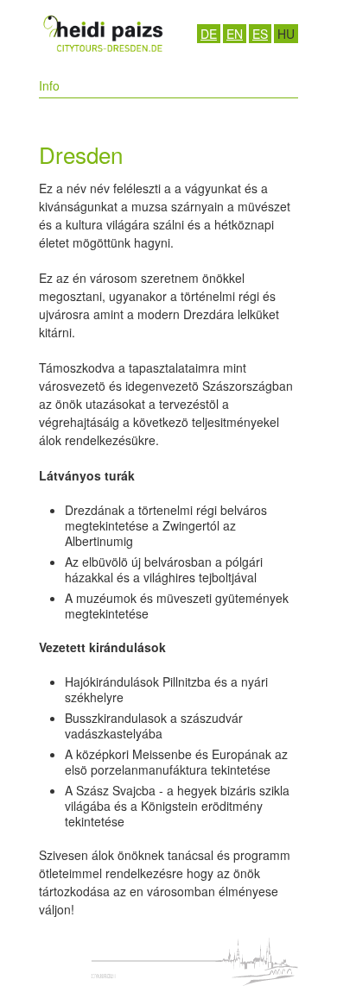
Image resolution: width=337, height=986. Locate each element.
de (208, 33)
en (234, 33)
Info (49, 85)
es (260, 33)
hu (286, 33)
